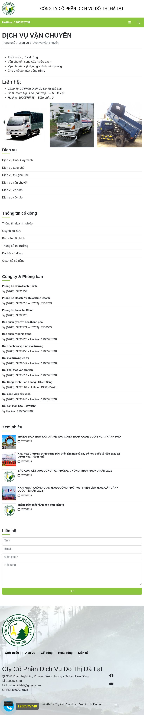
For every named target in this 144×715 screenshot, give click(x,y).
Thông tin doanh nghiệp (17, 223)
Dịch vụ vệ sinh (12, 190)
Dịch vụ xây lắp (12, 197)
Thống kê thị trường (15, 245)
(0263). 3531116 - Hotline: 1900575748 (30, 387)
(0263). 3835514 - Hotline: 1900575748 (31, 375)
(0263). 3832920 (16, 315)
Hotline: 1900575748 (16, 22)
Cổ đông (47, 652)
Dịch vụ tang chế (13, 167)
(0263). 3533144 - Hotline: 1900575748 (31, 399)
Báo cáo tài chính (13, 238)
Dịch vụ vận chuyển (15, 182)
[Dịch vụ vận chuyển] (24, 125)
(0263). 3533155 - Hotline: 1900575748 (31, 351)
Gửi (72, 591)
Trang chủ (8, 42)
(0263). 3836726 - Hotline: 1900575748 (31, 339)
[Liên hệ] (8, 703)
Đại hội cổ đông (12, 253)
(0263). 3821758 (16, 291)
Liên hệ (83, 652)
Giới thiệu (12, 652)
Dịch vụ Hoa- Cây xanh (17, 160)
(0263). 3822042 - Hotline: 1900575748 (31, 363)
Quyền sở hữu (11, 231)
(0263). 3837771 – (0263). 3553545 (28, 327)
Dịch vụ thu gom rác (15, 175)
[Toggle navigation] (130, 22)
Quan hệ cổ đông (13, 260)
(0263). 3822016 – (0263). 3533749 (28, 303)
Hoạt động (65, 652)
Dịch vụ (24, 42)
